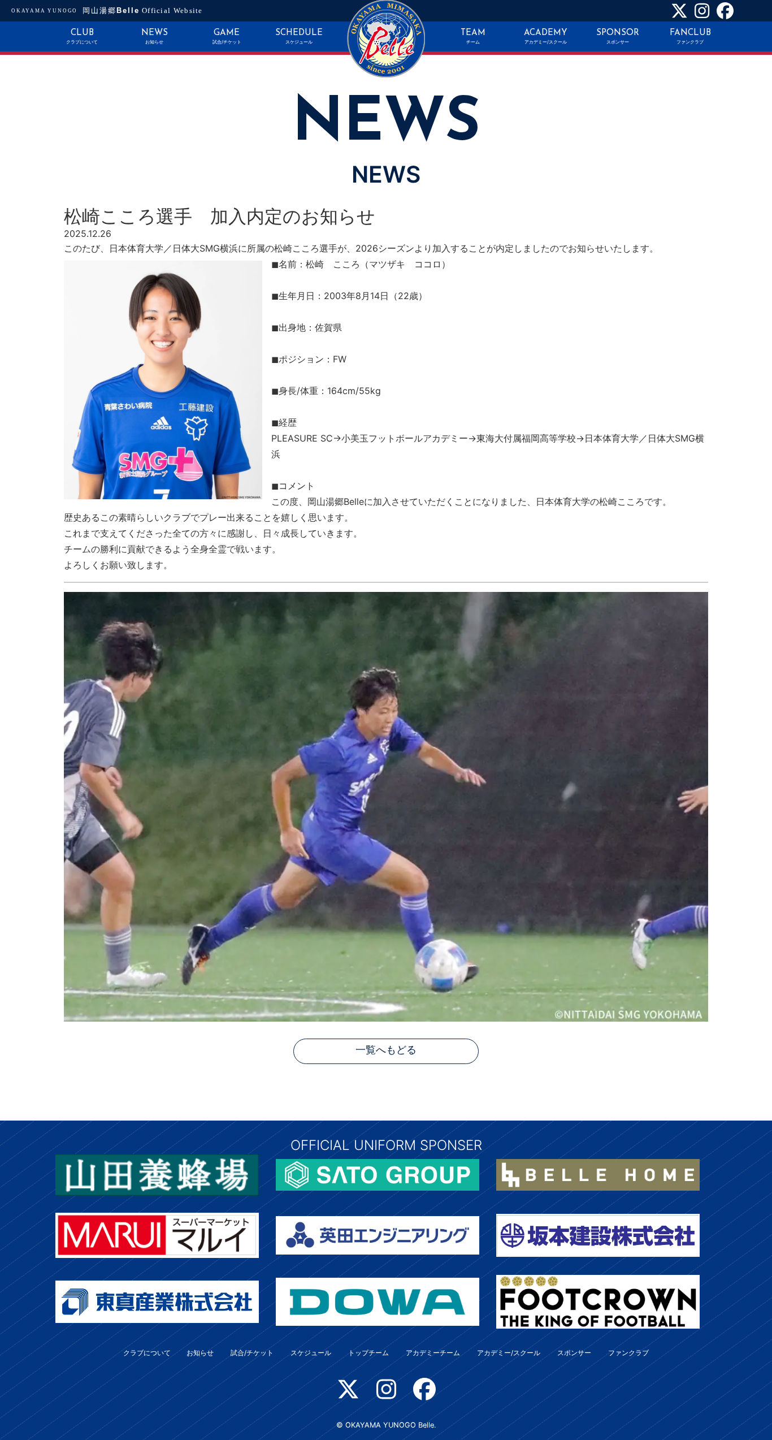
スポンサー (574, 1352)
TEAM (473, 37)
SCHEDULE (299, 37)
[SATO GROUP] (377, 1173)
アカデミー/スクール (508, 1352)
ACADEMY (545, 37)
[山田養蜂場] (157, 1173)
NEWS (154, 37)
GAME (226, 37)
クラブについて (147, 1352)
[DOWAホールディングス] (377, 1301)
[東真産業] (157, 1301)
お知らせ (200, 1352)
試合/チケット (252, 1352)
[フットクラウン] (598, 1301)
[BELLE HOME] (598, 1173)
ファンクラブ (628, 1352)
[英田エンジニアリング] (377, 1234)
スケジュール (310, 1352)
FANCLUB (690, 37)
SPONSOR (617, 37)
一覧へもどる (386, 1051)
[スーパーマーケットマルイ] (157, 1234)
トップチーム (368, 1352)
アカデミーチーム (433, 1352)
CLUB (82, 37)
